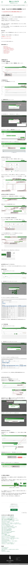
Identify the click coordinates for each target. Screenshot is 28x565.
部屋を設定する (6, 46)
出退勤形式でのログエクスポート (5, 533)
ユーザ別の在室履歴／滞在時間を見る (9, 49)
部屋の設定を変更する (7, 51)
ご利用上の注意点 (6, 53)
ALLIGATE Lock (3, 550)
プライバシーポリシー (18, 560)
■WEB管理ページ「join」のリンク (6, 36)
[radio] (12, 505)
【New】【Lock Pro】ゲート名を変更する (6, 528)
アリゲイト (2, 5)
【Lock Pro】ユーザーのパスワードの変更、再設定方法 (8, 536)
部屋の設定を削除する (7, 52)
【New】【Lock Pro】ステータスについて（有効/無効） (8, 527)
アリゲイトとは (18, 557)
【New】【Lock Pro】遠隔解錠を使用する (6, 532)
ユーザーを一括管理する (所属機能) (5, 535)
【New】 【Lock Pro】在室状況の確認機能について (7, 519)
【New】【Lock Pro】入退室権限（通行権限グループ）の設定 (9, 526)
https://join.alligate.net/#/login (7, 38)
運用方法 (15, 5)
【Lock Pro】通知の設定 (4, 548)
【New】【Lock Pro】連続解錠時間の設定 (6, 529)
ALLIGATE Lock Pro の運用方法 (21, 5)
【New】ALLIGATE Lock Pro (4, 547)
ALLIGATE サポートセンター (8, 5)
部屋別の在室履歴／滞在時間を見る (8, 48)
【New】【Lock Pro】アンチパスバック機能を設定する (8, 531)
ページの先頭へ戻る (23, 512)
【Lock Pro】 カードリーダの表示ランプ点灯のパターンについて (9, 518)
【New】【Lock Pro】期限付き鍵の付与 (6, 530)
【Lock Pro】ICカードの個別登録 (5, 551)
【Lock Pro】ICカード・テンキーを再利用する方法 (7, 516)
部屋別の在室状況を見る (7, 47)
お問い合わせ (14, 509)
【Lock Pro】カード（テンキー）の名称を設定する (7, 517)
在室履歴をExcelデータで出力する (8, 50)
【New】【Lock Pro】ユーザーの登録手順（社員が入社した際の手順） (10, 549)
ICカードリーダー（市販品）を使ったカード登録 (7, 525)
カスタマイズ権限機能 (4, 534)
